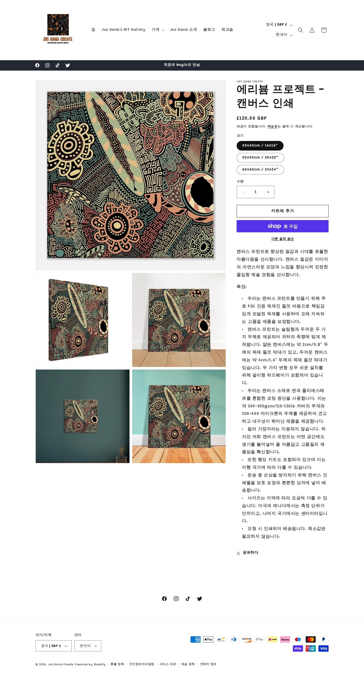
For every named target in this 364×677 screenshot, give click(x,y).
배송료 (273, 126)
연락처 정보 (208, 664)
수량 (240, 181)
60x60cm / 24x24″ (260, 170)
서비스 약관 (168, 664)
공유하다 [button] (250, 553)
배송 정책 (188, 664)
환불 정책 (117, 664)
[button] (157, 29)
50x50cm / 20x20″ (260, 158)
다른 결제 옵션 (283, 239)
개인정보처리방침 (141, 664)
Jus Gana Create (61, 664)
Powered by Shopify (90, 664)
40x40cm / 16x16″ (260, 146)
